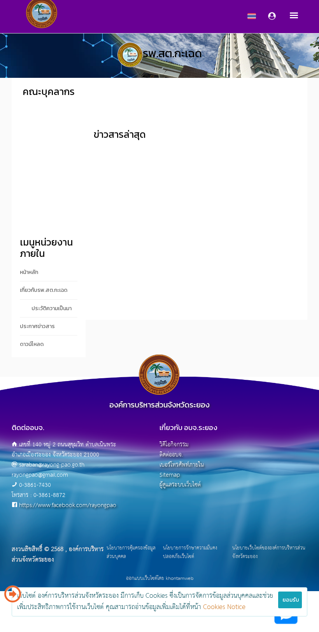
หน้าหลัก (29, 272)
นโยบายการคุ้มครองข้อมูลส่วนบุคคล (131, 552)
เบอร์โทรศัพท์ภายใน (182, 465)
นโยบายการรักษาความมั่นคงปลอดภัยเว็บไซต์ (190, 552)
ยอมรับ (290, 600)
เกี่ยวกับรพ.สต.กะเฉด (43, 290)
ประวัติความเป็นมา (52, 308)
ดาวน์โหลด (32, 344)
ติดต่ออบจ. (171, 454)
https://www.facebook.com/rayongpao (67, 505)
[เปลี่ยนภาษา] (12, 597)
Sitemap (170, 475)
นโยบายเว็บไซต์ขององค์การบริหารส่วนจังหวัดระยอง (268, 552)
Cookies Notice (224, 607)
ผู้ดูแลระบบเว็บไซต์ (180, 484)
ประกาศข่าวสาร (37, 326)
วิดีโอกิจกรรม (174, 444)
